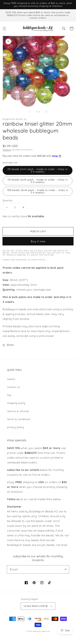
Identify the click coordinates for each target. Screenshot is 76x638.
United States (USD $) (36, 605)
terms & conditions (18, 419)
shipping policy (16, 403)
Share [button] (10, 344)
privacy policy (15, 427)
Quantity (7, 200)
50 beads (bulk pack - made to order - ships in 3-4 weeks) (38, 181)
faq (9, 395)
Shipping (7, 150)
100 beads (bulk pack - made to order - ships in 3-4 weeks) (37, 191)
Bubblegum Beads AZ (41, 631)
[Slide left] (30, 112)
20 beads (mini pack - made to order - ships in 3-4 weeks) (37, 170)
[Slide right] (46, 112)
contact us (13, 387)
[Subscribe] (65, 569)
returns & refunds (18, 411)
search (11, 379)
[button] (4, 28)
